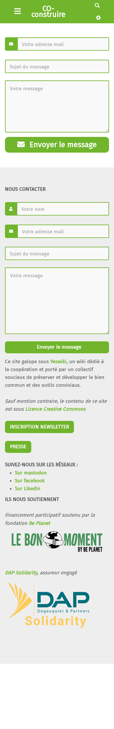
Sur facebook (30, 481)
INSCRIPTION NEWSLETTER (39, 427)
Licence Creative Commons (55, 409)
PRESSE (18, 447)
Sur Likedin (27, 489)
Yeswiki (58, 362)
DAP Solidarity (21, 573)
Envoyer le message (62, 144)
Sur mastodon (31, 473)
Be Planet (39, 523)
